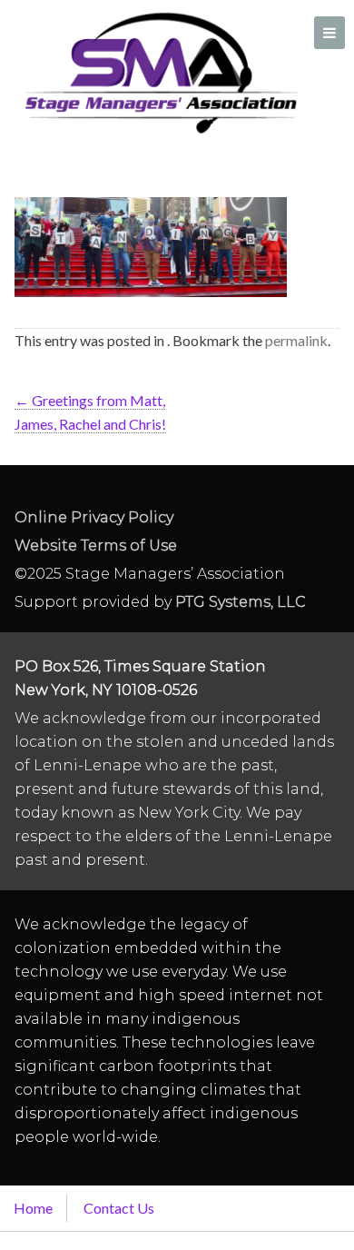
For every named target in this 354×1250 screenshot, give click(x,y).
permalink (296, 340)
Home (33, 1207)
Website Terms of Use (96, 545)
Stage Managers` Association (160, 73)
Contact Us (119, 1207)
